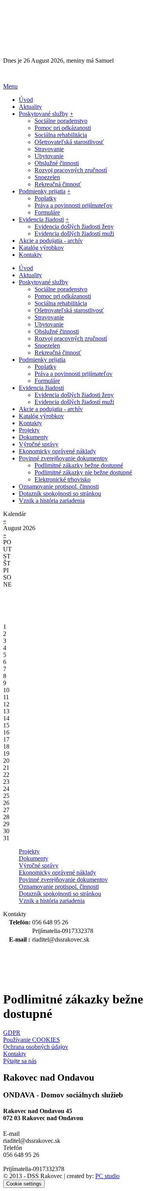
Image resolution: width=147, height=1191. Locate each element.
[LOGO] (52, 30)
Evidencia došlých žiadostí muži (74, 233)
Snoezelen (47, 177)
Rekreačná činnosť (57, 184)
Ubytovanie (49, 156)
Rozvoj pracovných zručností (70, 170)
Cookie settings (24, 1184)
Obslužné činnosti (56, 163)
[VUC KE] (42, 963)
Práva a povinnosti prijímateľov (73, 205)
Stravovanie (49, 149)
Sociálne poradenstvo (60, 120)
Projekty (29, 851)
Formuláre (47, 212)
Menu (10, 86)
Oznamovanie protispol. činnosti (59, 886)
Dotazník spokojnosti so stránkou (60, 893)
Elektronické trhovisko (62, 479)
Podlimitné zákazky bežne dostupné (78, 465)
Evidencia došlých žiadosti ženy (74, 226)
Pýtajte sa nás (19, 1060)
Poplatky (45, 198)
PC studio (107, 1176)
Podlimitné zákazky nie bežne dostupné (83, 472)
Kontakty (14, 1053)
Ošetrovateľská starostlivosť (69, 142)
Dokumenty (33, 858)
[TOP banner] (73, 73)
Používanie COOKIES (31, 1039)
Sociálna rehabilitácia (60, 135)
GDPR (11, 1032)
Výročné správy (38, 865)
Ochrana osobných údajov (35, 1046)
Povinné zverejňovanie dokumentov (63, 879)
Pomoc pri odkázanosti (62, 128)
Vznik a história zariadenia (52, 900)
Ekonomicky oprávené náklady (57, 872)
